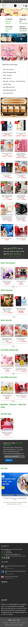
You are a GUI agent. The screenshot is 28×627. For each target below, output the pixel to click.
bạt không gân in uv (14, 604)
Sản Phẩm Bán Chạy (9, 87)
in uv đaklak (9, 614)
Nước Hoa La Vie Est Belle (7, 154)
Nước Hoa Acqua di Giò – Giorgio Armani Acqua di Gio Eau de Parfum (7, 218)
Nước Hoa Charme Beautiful (7, 396)
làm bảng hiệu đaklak (19, 612)
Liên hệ (23, 622)
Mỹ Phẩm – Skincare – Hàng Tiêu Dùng (14, 81)
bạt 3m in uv (4, 604)
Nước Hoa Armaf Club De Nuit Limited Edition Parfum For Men (21, 218)
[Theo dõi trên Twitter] (4, 558)
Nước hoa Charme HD (21, 238)
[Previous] (1, 275)
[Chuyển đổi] (25, 69)
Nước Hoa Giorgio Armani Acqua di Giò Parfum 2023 (21, 196)
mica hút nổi (20, 608)
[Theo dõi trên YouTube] (9, 558)
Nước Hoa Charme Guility (21, 282)
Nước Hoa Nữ (7, 78)
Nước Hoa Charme (8, 69)
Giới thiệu (5, 622)
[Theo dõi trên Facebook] (2, 558)
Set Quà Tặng (7, 84)
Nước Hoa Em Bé (8, 93)
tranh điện (11, 610)
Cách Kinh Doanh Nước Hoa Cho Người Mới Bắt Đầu (14, 499)
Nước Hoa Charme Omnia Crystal (7, 282)
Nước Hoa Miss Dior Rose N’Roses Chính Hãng (7, 340)
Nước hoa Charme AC (7, 238)
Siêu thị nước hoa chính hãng (16, 549)
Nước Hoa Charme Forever (7, 369)
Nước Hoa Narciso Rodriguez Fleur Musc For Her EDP (21, 155)
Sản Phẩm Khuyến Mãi (9, 90)
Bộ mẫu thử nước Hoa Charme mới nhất (7, 433)
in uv (5, 606)
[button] (15, 5)
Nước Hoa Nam (7, 75)
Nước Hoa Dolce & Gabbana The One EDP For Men (7, 310)
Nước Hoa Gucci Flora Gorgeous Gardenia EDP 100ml (7, 196)
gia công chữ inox (11, 608)
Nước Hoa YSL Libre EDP (21, 134)
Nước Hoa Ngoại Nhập (9, 72)
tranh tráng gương (20, 610)
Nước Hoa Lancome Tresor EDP (21, 175)
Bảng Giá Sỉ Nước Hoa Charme (11, 576)
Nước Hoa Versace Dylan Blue (7, 175)
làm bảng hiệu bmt (6, 612)
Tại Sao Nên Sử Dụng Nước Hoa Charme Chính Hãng (15, 566)
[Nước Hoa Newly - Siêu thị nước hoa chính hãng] (7, 5)
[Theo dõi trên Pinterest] (7, 558)
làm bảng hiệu (12, 606)
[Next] (26, 275)
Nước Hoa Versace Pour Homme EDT (7, 134)
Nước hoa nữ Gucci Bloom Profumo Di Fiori (21, 369)
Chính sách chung (15, 622)
